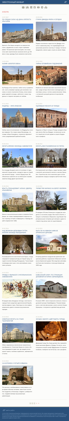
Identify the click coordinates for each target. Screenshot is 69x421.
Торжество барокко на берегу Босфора (51, 188)
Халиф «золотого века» (11, 64)
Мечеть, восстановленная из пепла (50, 146)
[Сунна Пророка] (27, 7)
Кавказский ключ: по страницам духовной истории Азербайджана (49, 276)
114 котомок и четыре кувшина (14, 363)
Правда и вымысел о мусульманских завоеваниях (17, 276)
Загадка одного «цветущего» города (50, 319)
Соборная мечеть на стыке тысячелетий (13, 320)
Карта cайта (10, 410)
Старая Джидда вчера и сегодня (49, 19)
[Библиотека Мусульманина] (31, 7)
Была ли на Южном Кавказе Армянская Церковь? (47, 232)
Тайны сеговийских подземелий (49, 64)
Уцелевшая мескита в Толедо (47, 106)
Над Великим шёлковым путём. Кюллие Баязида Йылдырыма (14, 232)
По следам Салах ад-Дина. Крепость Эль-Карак (16, 20)
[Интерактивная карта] (46, 7)
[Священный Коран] (23, 7)
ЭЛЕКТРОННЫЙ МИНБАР (13, 2)
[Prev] (30, 403)
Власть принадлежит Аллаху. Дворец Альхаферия (17, 189)
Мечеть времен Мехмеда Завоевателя (17, 146)
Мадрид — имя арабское (11, 106)
